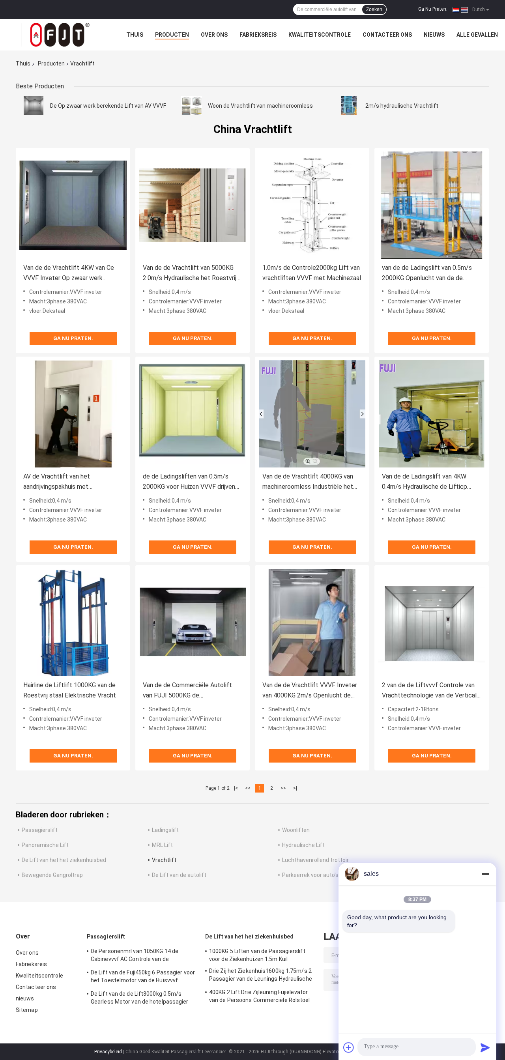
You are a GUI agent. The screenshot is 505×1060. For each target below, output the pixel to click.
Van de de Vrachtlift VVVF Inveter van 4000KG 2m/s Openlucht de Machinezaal (309, 691)
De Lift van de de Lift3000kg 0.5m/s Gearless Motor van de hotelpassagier (140, 998)
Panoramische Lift (45, 845)
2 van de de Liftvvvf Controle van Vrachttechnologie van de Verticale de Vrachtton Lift (431, 691)
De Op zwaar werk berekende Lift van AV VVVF (108, 106)
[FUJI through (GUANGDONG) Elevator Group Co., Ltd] (59, 35)
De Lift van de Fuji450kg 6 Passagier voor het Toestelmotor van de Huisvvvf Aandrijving (143, 977)
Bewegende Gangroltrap (52, 875)
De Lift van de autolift (179, 875)
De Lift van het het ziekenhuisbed (64, 860)
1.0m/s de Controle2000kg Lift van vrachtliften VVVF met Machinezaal (311, 273)
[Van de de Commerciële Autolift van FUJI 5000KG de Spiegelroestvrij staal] (192, 622)
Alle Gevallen (477, 35)
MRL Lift (162, 845)
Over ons (214, 35)
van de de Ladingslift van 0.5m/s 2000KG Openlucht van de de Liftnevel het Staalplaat (427, 273)
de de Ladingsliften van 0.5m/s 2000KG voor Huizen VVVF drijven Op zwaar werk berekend (189, 482)
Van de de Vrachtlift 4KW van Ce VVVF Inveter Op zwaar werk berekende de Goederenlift (68, 273)
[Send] (485, 1047)
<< (248, 788)
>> (283, 788)
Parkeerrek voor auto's (310, 875)
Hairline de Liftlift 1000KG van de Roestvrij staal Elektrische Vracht (69, 690)
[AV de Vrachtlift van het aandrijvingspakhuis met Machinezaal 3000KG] (73, 413)
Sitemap (27, 1010)
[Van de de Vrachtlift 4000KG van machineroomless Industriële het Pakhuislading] (312, 413)
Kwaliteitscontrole (319, 35)
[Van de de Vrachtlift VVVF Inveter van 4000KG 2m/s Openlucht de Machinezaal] (312, 622)
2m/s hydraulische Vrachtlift (401, 106)
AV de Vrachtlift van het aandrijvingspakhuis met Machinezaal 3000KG (56, 482)
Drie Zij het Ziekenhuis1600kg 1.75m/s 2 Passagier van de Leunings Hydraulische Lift (260, 976)
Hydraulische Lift (303, 845)
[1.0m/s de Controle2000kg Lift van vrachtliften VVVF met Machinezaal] (312, 205)
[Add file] (348, 1047)
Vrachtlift (164, 860)
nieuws (434, 35)
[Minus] (485, 874)
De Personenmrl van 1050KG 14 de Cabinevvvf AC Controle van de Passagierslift (134, 956)
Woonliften (296, 830)
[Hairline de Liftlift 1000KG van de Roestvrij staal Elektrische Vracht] (73, 622)
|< (236, 788)
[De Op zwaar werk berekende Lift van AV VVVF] (33, 105)
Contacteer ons (387, 35)
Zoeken (374, 9)
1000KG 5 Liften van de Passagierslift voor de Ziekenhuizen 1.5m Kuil (257, 955)
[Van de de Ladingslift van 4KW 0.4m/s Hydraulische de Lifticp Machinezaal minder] (431, 413)
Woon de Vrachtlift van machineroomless (260, 106)
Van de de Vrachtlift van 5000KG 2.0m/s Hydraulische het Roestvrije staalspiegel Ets (191, 273)
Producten (172, 35)
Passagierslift (40, 830)
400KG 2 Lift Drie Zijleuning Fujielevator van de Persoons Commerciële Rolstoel (259, 996)
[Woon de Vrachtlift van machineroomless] (191, 105)
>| (295, 788)
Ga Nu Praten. (432, 9)
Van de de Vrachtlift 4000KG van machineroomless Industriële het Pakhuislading (307, 482)
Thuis (134, 35)
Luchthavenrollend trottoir (315, 860)
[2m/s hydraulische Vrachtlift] (348, 105)
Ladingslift (165, 830)
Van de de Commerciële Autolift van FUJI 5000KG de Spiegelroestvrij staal (187, 691)
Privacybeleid (108, 1051)
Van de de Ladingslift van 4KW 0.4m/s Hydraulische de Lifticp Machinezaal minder (424, 482)
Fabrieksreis (258, 35)
